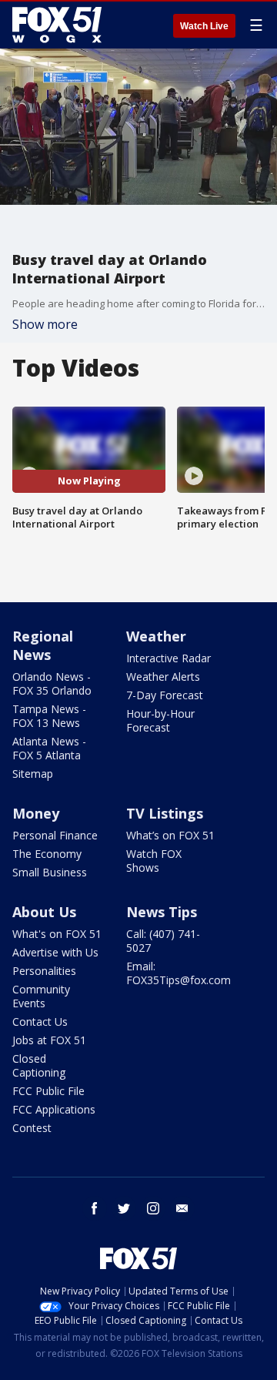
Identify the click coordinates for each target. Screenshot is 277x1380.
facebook (94, 1208)
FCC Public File (48, 1091)
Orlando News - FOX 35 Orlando (52, 683)
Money (35, 813)
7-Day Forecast (164, 695)
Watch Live (204, 26)
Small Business (49, 872)
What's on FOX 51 (57, 933)
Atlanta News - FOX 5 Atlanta (49, 748)
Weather (156, 636)
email (182, 1208)
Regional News (42, 645)
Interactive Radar (168, 658)
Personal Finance (55, 835)
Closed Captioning (38, 1065)
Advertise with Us (55, 952)
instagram (153, 1208)
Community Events (41, 996)
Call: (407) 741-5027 (163, 940)
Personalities (44, 970)
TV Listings (164, 813)
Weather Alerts (163, 676)
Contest (32, 1127)
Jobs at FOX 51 (49, 1040)
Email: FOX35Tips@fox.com (178, 973)
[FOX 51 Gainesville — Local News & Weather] (57, 24)
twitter (124, 1208)
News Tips (161, 912)
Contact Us (40, 1021)
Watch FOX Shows (154, 860)
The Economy (47, 853)
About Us (44, 912)
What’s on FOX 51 (170, 835)
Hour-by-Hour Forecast (160, 720)
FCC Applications (53, 1109)
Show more (45, 324)
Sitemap (32, 773)
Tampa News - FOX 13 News (49, 716)
